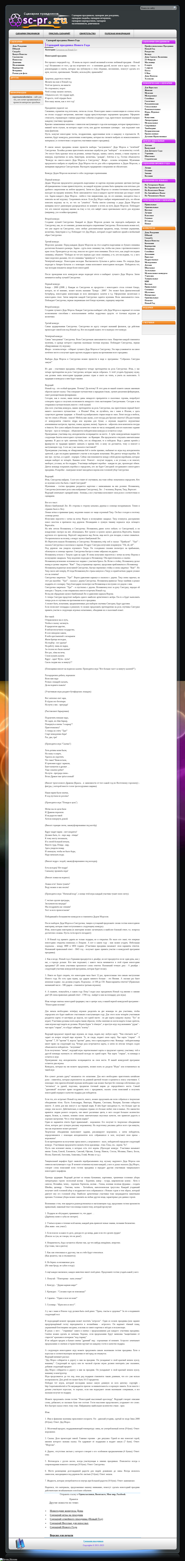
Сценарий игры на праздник (66, 1515)
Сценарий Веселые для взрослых (69, 1523)
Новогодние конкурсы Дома (66, 1510)
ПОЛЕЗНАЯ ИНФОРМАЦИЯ (117, 34)
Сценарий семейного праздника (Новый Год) (76, 1519)
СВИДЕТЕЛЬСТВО (87, 34)
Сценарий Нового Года (63, 1527)
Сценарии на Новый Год (66, 50)
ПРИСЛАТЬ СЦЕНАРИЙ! (59, 34)
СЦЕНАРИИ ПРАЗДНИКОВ (28, 34)
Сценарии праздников (93, 1541)
